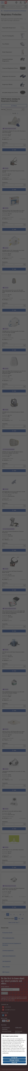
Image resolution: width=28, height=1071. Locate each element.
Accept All (14, 1057)
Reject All (14, 1062)
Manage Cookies (14, 1060)
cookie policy (5, 1053)
